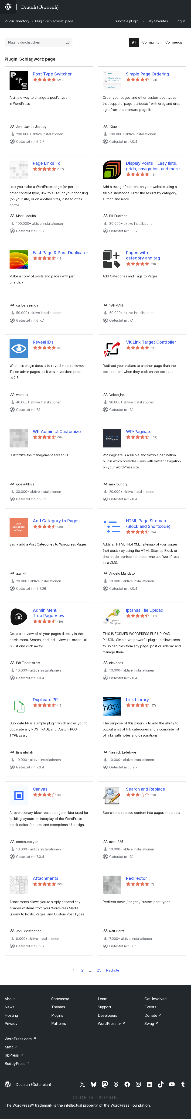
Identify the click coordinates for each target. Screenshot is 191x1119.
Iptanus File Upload (144, 610)
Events (150, 1007)
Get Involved (155, 998)
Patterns (58, 1023)
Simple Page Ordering (147, 74)
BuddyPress (17, 1063)
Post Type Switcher (52, 74)
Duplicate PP (45, 699)
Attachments (45, 878)
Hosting (11, 1015)
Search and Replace (145, 789)
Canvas (40, 789)
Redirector (136, 878)
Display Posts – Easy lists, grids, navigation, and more (153, 166)
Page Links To (47, 163)
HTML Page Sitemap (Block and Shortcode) (148, 523)
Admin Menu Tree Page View (49, 613)
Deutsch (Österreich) (33, 1084)
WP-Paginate (139, 431)
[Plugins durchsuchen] (67, 42)
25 (99, 970)
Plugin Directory (17, 21)
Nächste (112, 970)
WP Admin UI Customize (57, 431)
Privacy (11, 1023)
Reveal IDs (43, 342)
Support (104, 1007)
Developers (107, 1015)
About (10, 998)
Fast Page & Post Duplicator (60, 252)
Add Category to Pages (56, 520)
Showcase (60, 998)
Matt (11, 1047)
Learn (102, 998)
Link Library (137, 699)
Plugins (57, 1015)
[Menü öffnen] (183, 7)
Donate (153, 1015)
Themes (58, 1007)
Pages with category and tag (143, 255)
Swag (151, 1023)
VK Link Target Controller (151, 342)
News (9, 1007)
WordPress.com (20, 1039)
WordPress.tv (112, 1023)
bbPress (14, 1055)
